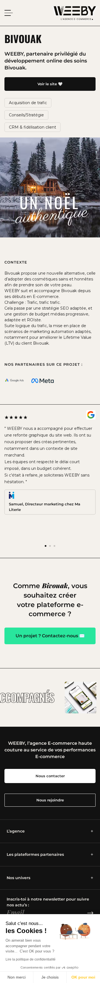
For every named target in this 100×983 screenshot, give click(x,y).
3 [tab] (54, 546)
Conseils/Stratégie (26, 114)
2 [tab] (50, 546)
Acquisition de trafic (28, 102)
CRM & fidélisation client (32, 127)
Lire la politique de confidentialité (31, 959)
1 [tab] (45, 546)
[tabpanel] (50, 462)
